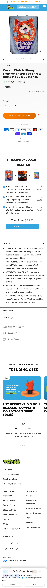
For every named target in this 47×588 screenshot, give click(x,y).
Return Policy (9, 505)
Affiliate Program (33, 508)
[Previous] (4, 59)
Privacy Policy (9, 500)
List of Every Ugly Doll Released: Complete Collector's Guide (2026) (21, 409)
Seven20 (6, 66)
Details (6, 243)
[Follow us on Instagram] (17, 543)
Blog (28, 518)
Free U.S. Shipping (16, 327)
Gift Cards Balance (11, 474)
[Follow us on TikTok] (17, 549)
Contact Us (8, 496)
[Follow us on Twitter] (11, 543)
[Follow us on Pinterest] (6, 549)
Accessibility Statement (31, 502)
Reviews (29, 522)
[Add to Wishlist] (41, 116)
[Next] (43, 59)
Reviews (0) (8, 318)
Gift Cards (7, 469)
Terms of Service (10, 515)
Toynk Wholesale (10, 479)
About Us (30, 496)
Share (22, 139)
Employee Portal (33, 527)
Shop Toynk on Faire (12, 484)
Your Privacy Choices (16, 561)
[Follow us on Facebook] (6, 543)
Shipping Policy (10, 510)
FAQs (5, 524)
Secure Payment (15, 339)
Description (8, 311)
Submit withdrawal (11, 529)
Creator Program (33, 513)
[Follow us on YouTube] (11, 549)
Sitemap (6, 519)
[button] (42, 7)
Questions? (12, 333)
